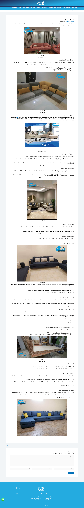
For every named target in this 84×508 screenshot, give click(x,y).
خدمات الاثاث (59, 7)
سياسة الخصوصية (14, 7)
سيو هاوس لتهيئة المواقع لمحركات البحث (42, 505)
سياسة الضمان (74, 8)
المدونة (24, 7)
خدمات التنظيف (74, 7)
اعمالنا (70, 8)
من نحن (27, 7)
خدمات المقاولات (44, 7)
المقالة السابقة (75, 445)
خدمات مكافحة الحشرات (66, 7)
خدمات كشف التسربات (52, 7)
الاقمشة (17, 117)
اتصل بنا (20, 7)
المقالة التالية (8, 445)
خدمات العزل (39, 7)
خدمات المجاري (32, 7)
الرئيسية (17, 487)
